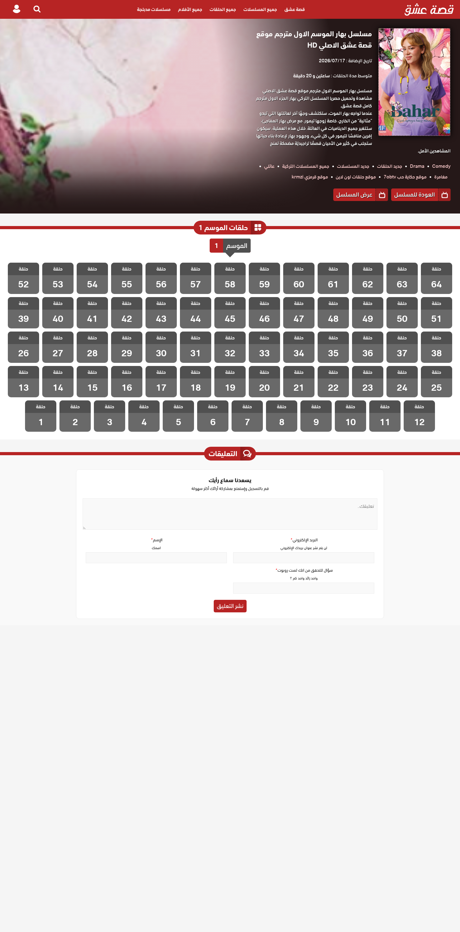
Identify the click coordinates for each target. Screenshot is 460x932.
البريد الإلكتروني (304, 540)
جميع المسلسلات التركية (305, 166)
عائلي (269, 166)
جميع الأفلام (190, 9)
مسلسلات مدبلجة (154, 9)
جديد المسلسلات (353, 166)
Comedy (441, 166)
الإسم (156, 540)
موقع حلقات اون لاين (356, 177)
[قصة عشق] (429, 9)
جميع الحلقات (223, 9)
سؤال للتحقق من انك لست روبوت (304, 570)
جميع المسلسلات (260, 9)
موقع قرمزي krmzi (310, 177)
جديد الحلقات (389, 166)
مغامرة (440, 177)
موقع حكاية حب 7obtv (405, 177)
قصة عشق (294, 9)
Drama (417, 166)
